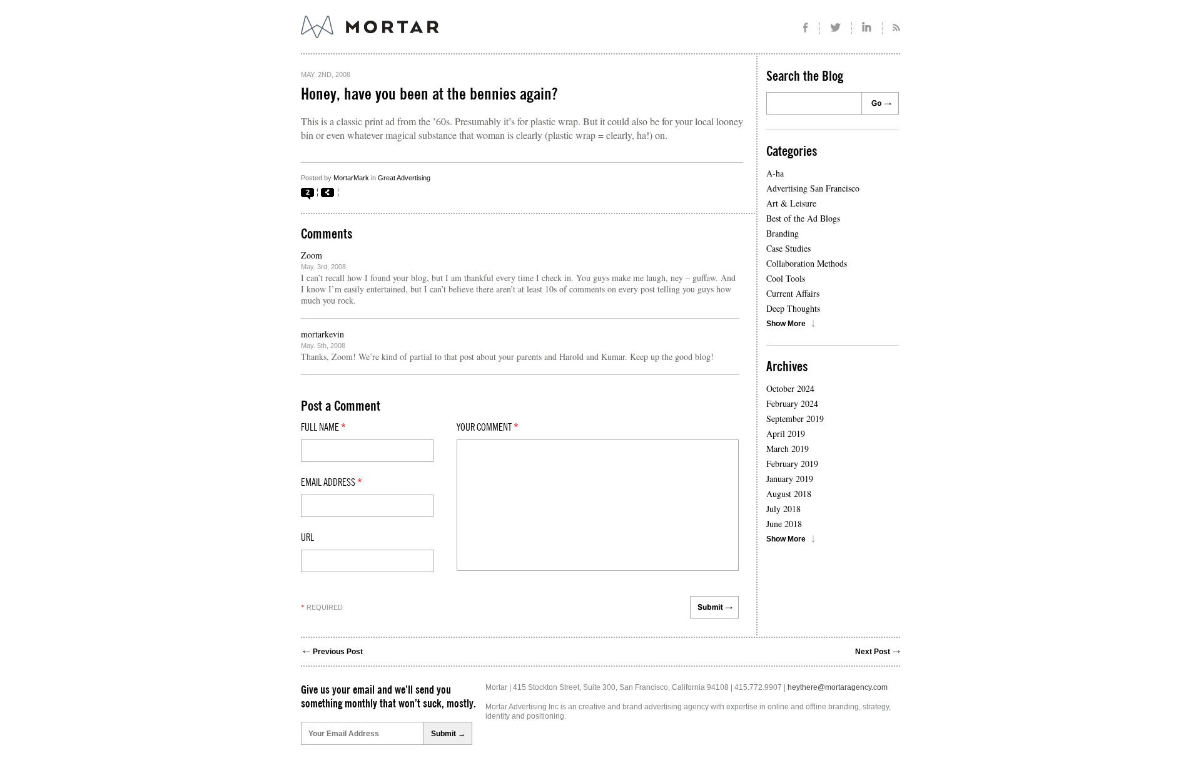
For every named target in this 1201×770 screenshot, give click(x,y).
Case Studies (788, 248)
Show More (786, 323)
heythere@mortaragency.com (838, 687)
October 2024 (790, 388)
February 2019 (792, 464)
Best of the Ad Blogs (803, 218)
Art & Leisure (791, 203)
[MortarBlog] (439, 38)
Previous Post (338, 651)
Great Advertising (404, 178)
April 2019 (785, 433)
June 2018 (784, 524)
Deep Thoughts (793, 308)
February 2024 (792, 403)
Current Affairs (792, 293)
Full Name (323, 428)
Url (307, 538)
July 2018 (783, 509)
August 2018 (788, 494)
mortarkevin (322, 334)
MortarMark (351, 178)
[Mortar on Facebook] (805, 28)
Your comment (488, 428)
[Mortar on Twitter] (836, 28)
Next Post (872, 651)
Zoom (311, 255)
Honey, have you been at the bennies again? (429, 94)
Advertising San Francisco (812, 188)
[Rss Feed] (891, 28)
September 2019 (795, 418)
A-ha (775, 173)
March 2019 (787, 448)
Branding (782, 233)
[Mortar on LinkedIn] (867, 28)
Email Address (331, 483)
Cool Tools (785, 278)
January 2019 (789, 479)
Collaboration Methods (806, 263)
